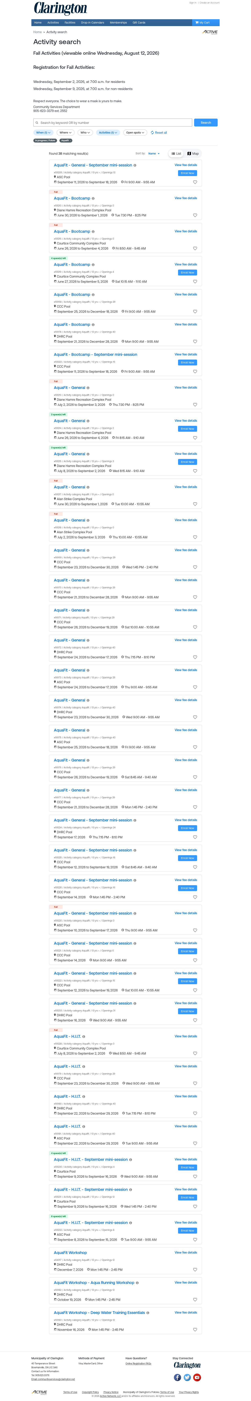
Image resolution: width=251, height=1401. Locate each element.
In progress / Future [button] (45, 140)
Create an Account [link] (210, 2)
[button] (65, 141)
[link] (93, 165)
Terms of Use (167, 1392)
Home (37, 32)
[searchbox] (112, 122)
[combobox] (155, 153)
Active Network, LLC (110, 1396)
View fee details (186, 165)
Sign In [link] (192, 2)
